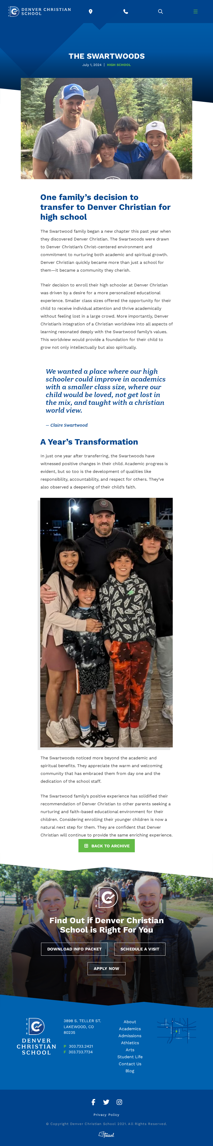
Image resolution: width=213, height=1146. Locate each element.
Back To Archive (110, 845)
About (130, 1021)
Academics (130, 1028)
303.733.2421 (81, 1046)
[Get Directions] (90, 11)
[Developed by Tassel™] (106, 1134)
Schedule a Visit (140, 949)
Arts (130, 1049)
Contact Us (130, 1063)
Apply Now (106, 968)
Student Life (130, 1056)
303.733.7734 (81, 1052)
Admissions (129, 1035)
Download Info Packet (74, 949)
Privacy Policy (107, 1115)
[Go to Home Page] (39, 11)
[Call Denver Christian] (125, 11)
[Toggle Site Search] (160, 11)
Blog (129, 1070)
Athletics (130, 1042)
